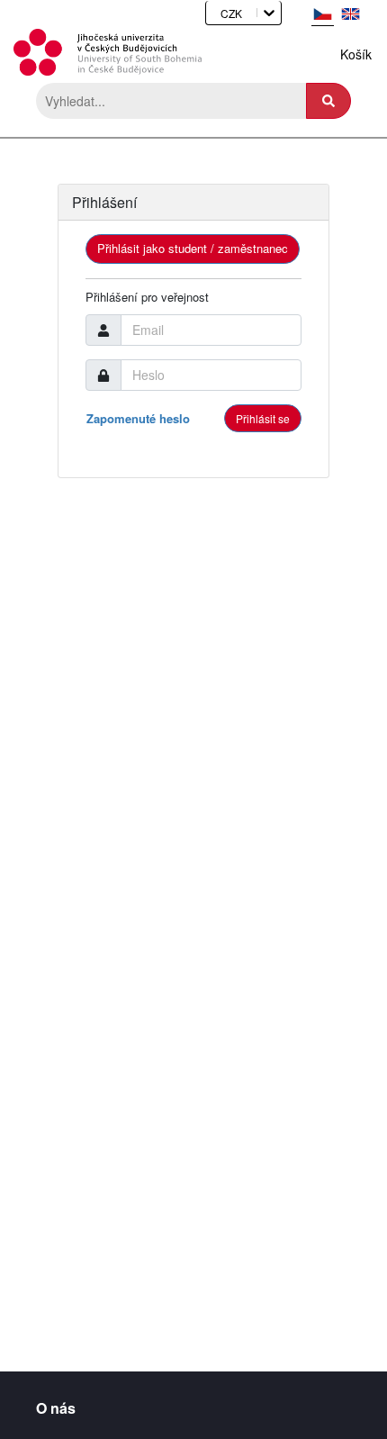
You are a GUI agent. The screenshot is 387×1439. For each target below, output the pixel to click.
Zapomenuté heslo (138, 418)
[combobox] (214, 13)
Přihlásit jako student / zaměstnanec (192, 248)
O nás (56, 1404)
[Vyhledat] (328, 101)
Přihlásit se (263, 418)
